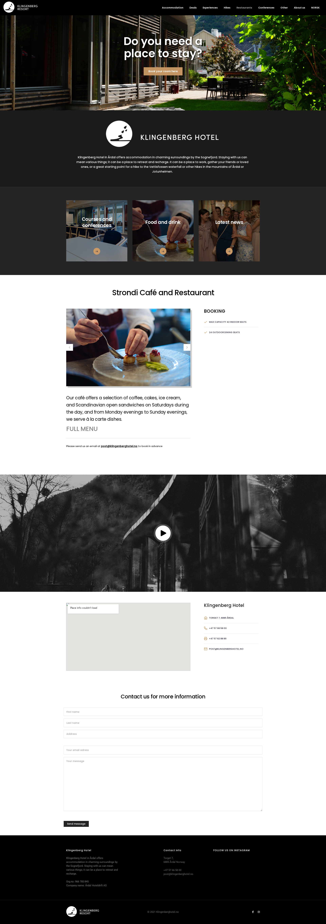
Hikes (227, 7)
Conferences (266, 7)
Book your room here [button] (163, 71)
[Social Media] (253, 912)
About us (299, 7)
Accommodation (172, 7)
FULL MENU (82, 428)
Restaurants (244, 7)
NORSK (315, 7)
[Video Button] (163, 533)
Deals (193, 7)
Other (284, 7)
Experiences (210, 7)
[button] (69, 347)
